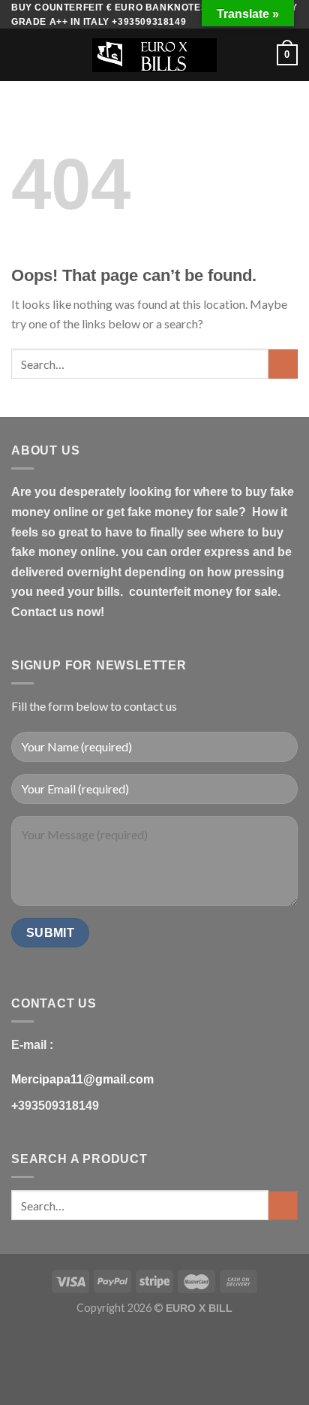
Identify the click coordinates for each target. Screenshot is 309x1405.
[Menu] (20, 55)
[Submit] (283, 364)
